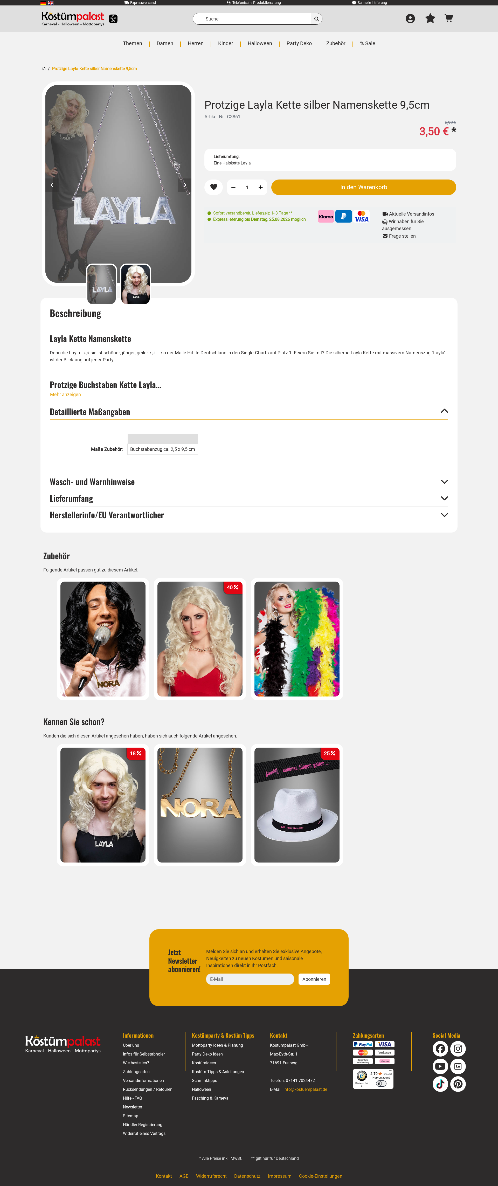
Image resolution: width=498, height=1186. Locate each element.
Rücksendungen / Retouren (147, 1089)
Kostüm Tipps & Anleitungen (218, 1071)
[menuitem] (43, 2)
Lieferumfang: (227, 156)
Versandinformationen (143, 1080)
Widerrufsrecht (211, 1176)
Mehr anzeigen (65, 394)
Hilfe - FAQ (132, 1098)
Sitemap (130, 1115)
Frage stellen (402, 236)
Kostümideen (204, 1062)
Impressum (280, 1176)
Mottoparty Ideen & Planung (217, 1045)
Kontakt (164, 1176)
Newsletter (132, 1107)
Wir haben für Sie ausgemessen (403, 225)
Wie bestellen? (136, 1062)
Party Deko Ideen (207, 1054)
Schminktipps (204, 1080)
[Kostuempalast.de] (72, 19)
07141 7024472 (300, 1080)
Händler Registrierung (142, 1124)
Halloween (201, 1089)
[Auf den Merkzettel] (213, 187)
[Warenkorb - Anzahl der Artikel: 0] (449, 19)
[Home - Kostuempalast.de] (63, 1044)
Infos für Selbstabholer (144, 1054)
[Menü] (390, 1072)
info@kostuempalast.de (305, 1089)
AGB (184, 1176)
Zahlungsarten (136, 1071)
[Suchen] (316, 18)
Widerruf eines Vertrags (144, 1133)
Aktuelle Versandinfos (411, 214)
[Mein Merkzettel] (430, 19)
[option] (118, 184)
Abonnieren (314, 979)
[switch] (381, 1083)
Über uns (131, 1045)
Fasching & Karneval (211, 1098)
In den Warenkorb (363, 187)
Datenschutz (247, 1176)
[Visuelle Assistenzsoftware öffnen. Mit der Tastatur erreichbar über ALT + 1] (109, 18)
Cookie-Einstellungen (320, 1176)
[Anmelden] (410, 19)
